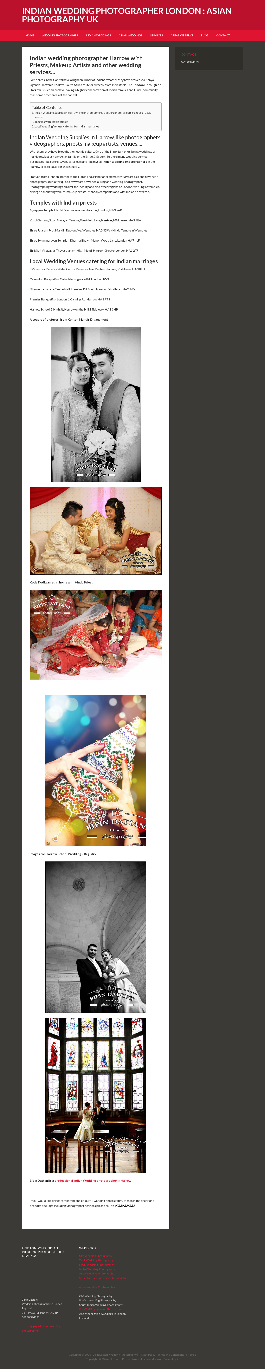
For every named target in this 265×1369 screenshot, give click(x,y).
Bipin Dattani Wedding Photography (115, 1354)
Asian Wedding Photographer (97, 1287)
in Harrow (124, 1180)
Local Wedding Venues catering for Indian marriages (67, 126)
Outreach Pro (118, 1359)
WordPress (163, 1359)
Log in (175, 1359)
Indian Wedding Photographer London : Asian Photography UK (127, 15)
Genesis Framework (143, 1359)
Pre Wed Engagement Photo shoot (100, 1309)
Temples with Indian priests (51, 121)
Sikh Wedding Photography (95, 1255)
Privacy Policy (147, 1354)
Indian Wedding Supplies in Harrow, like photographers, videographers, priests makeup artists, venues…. (93, 115)
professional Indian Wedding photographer (86, 1180)
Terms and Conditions (170, 1354)
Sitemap (191, 1354)
